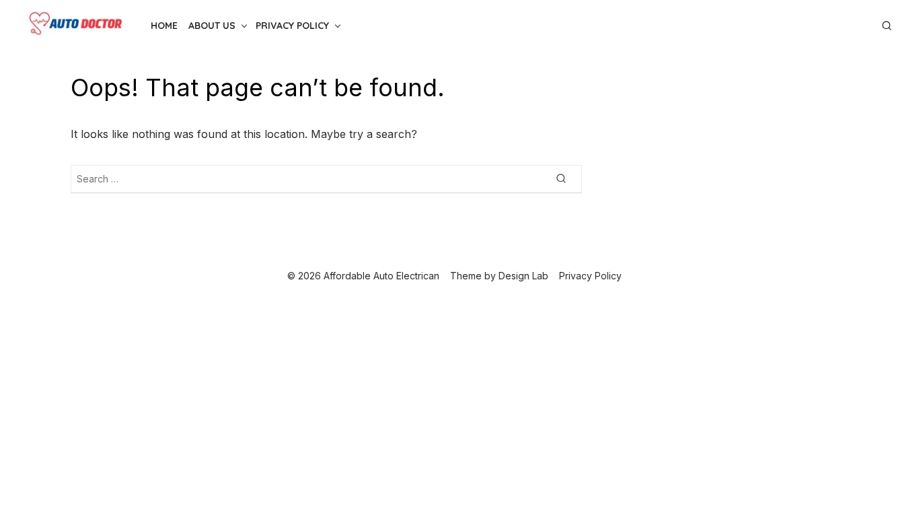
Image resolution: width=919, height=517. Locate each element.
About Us (211, 26)
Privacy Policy (292, 26)
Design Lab (523, 275)
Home (164, 26)
